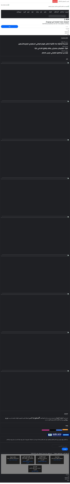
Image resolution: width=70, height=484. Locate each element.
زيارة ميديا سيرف (57, 459)
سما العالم (59, 419)
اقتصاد (50, 11)
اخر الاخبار (62, 11)
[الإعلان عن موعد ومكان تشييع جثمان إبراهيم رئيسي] (35, 312)
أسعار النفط (59, 418)
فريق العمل (19, 11)
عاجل (55, 419)
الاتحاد (46, 418)
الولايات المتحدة (15, 418)
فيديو (28, 11)
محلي (45, 11)
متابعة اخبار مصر (35, 471)
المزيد (24, 11)
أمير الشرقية (54, 418)
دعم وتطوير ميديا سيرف (47, 453)
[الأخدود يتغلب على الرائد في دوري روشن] (35, 81)
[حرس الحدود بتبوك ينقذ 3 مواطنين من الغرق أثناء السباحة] (35, 158)
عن (68, 30)
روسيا (62, 419)
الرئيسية (66, 11)
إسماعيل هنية (49, 418)
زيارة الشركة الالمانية (42, 461)
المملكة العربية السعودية (24, 418)
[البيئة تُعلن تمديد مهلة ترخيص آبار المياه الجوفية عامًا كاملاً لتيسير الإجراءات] (35, 235)
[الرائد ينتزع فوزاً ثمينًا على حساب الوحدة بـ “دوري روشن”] (35, 120)
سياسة (37, 11)
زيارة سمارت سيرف (13, 459)
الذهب (41, 418)
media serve (33, 453)
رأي (41, 11)
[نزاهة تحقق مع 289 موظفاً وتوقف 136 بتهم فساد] (35, 351)
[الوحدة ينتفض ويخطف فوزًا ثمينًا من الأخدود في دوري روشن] (35, 274)
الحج (44, 418)
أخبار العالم (56, 11)
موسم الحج (51, 419)
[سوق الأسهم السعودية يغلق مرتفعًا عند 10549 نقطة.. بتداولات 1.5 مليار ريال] (35, 197)
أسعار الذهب (66, 418)
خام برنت (10, 418)
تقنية (32, 11)
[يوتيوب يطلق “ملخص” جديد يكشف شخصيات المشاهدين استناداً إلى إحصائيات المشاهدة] (35, 389)
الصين (30, 418)
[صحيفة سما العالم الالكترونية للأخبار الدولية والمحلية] (58, 6)
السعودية (36, 418)
